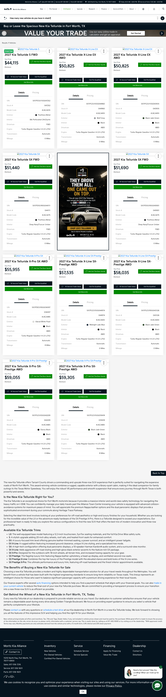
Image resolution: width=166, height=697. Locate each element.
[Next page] (162, 33)
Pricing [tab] (35, 92)
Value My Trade (110, 655)
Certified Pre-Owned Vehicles (57, 658)
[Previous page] (4, 33)
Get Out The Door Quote (42, 61)
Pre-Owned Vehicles (53, 655)
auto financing (43, 583)
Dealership (139, 646)
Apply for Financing (112, 651)
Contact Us (14, 652)
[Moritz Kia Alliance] (15, 9)
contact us (16, 610)
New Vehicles (50, 651)
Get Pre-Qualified (41, 77)
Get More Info (28, 82)
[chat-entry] (157, 685)
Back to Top (158, 473)
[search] (163, 9)
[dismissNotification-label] (160, 667)
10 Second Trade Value (18, 77)
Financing (109, 646)
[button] (104, 51)
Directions (137, 655)
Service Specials (81, 655)
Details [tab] (21, 92)
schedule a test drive (53, 610)
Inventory (50, 646)
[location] (86, 2)
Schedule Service (81, 651)
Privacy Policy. (114, 686)
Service (78, 646)
